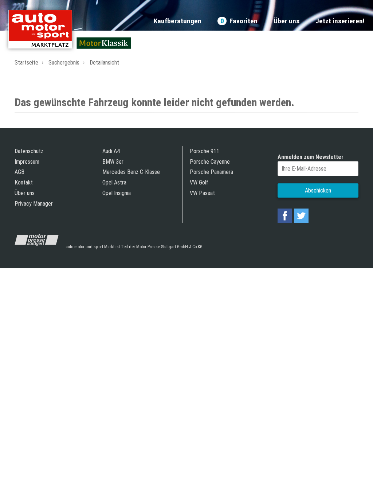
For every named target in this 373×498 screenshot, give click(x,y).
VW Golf (199, 182)
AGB (19, 171)
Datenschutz (29, 151)
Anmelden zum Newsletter (310, 156)
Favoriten (239, 21)
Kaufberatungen (177, 21)
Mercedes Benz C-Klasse (131, 171)
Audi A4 (111, 151)
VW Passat (202, 193)
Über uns (286, 21)
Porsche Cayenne (210, 161)
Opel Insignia (116, 193)
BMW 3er (112, 161)
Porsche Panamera (211, 171)
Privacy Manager (34, 203)
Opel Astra (114, 182)
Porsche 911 (204, 151)
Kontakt (24, 182)
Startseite (26, 62)
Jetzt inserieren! (340, 21)
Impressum (27, 161)
